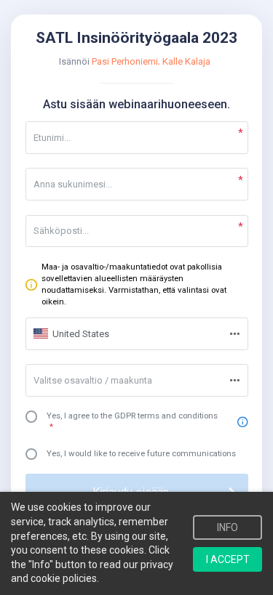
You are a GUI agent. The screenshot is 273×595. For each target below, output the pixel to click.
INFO (227, 527)
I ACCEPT (228, 559)
